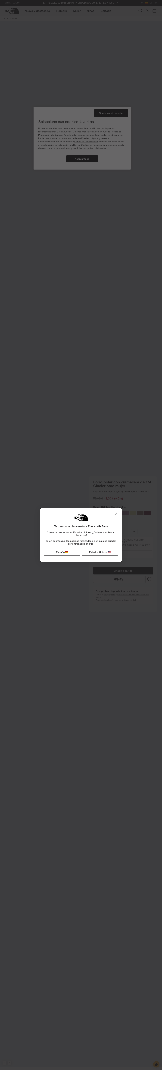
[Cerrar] (116, 514)
